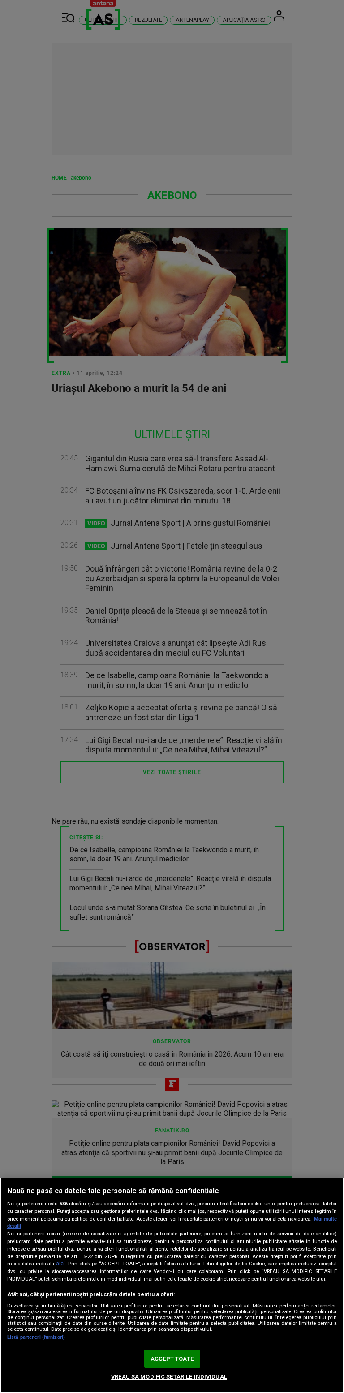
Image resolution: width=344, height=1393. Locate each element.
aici (60, 1263)
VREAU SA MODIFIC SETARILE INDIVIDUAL (169, 1376)
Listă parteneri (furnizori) (36, 1337)
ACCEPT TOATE (172, 1358)
